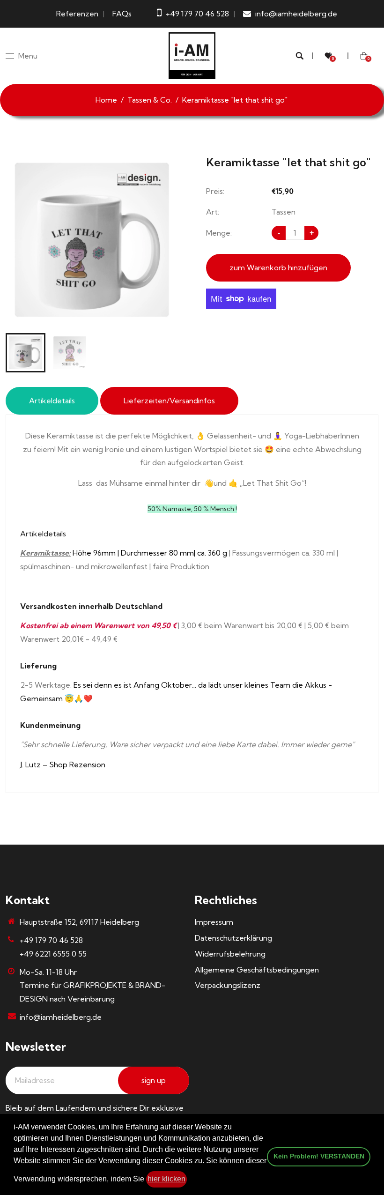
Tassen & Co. (149, 99)
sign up (153, 1080)
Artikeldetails (52, 400)
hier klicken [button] (166, 1179)
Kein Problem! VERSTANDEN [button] (318, 1156)
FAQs (122, 13)
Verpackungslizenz (227, 985)
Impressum (214, 922)
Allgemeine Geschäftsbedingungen (257, 969)
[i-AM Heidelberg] (192, 54)
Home (106, 99)
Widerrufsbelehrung (230, 953)
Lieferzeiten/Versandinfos (169, 400)
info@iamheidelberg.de (61, 1017)
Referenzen (77, 13)
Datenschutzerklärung (233, 938)
